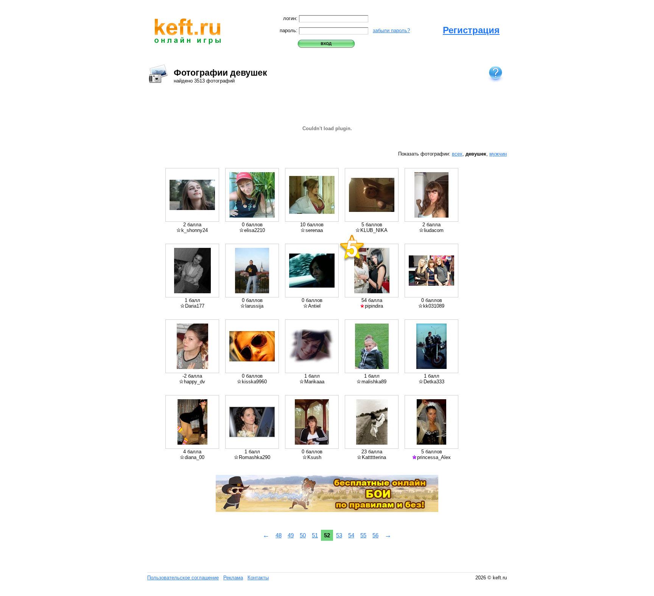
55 (363, 535)
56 (375, 535)
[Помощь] (495, 73)
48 (279, 535)
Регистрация (471, 30)
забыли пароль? (391, 30)
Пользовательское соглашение (183, 577)
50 (303, 535)
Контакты (258, 577)
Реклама (233, 577)
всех (457, 154)
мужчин (498, 154)
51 (315, 535)
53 (339, 535)
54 (351, 535)
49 (291, 535)
